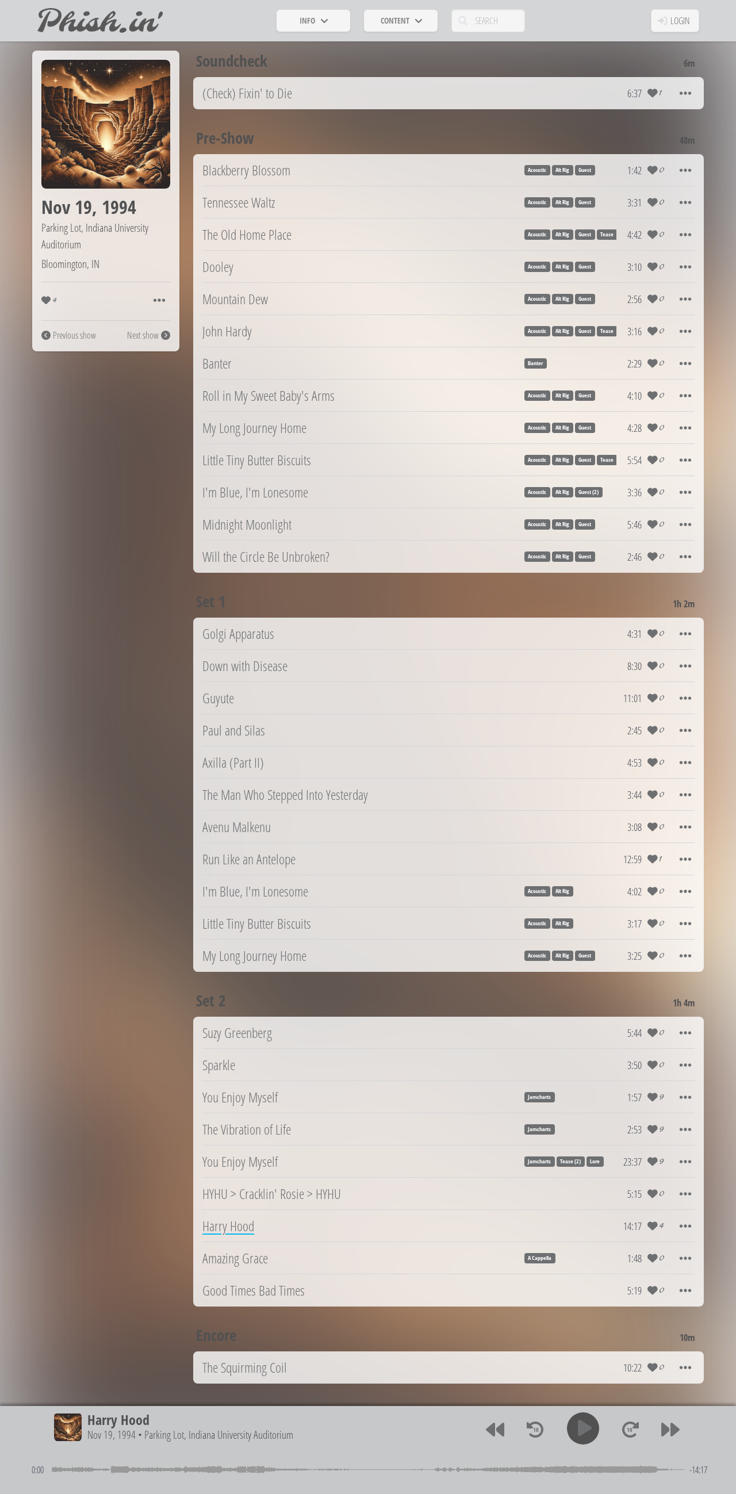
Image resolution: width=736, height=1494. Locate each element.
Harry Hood (118, 1419)
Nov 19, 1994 (111, 1435)
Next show (143, 335)
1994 (119, 206)
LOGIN (680, 20)
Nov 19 (66, 206)
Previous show (74, 335)
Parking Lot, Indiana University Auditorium (218, 1435)
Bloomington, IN (70, 263)
